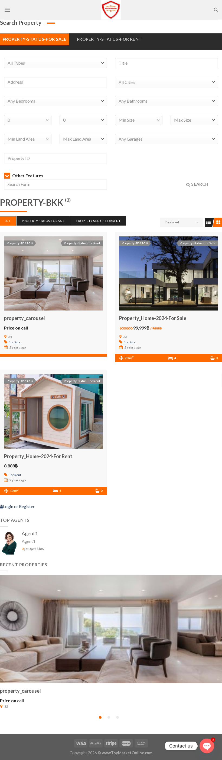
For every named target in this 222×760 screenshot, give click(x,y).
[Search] (216, 10)
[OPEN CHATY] (207, 746)
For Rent (15, 475)
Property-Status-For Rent (109, 39)
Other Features (27, 175)
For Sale (14, 342)
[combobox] (166, 82)
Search (199, 184)
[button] (100, 717)
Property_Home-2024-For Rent (38, 456)
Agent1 (30, 533)
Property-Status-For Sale (34, 39)
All (8, 221)
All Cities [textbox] (127, 82)
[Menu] (7, 9)
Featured (172, 222)
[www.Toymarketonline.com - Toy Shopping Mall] (111, 10)
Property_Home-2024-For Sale (152, 318)
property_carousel (24, 318)
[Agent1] (9, 541)
